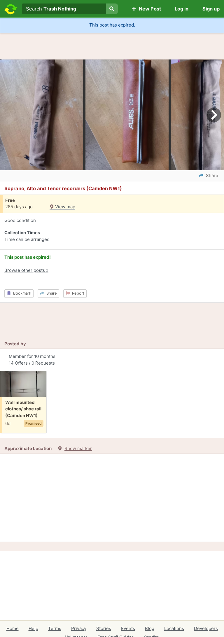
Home (12, 628)
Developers (206, 628)
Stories (103, 628)
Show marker (78, 448)
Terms (54, 628)
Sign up (211, 9)
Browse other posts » (26, 270)
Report (77, 293)
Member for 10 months (32, 360)
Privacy (78, 628)
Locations (174, 628)
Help (33, 628)
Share (50, 293)
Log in (181, 9)
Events (128, 628)
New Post (148, 9)
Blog (149, 628)
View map (64, 206)
